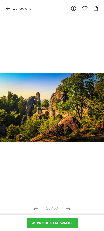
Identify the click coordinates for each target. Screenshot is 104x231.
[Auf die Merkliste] (85, 8)
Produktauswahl (54, 223)
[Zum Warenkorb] (96, 8)
